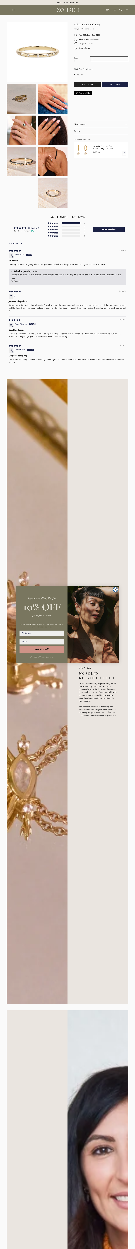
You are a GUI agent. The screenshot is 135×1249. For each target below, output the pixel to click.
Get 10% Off (42, 649)
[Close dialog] (115, 589)
